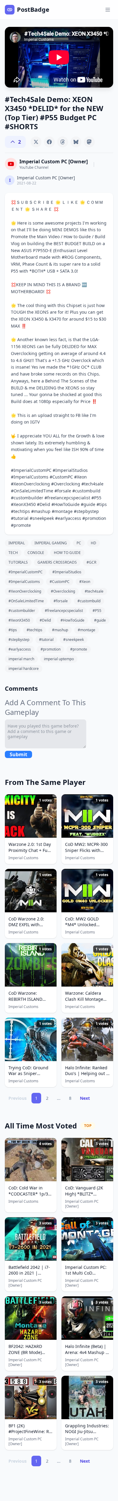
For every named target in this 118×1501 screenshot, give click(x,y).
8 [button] (70, 1098)
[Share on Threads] (62, 141)
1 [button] (36, 1098)
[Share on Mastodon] (89, 141)
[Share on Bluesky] (75, 141)
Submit (18, 754)
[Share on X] (36, 141)
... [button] (59, 1098)
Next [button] (85, 1098)
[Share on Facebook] (49, 141)
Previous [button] (17, 1098)
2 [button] (47, 1098)
